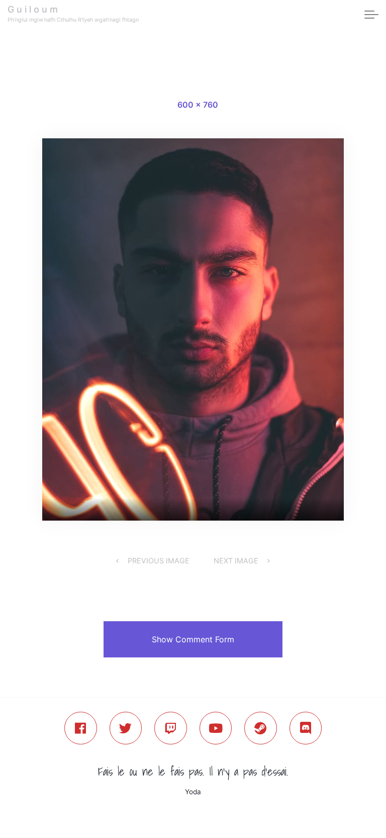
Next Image (236, 560)
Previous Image (158, 560)
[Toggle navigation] (371, 15)
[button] (193, 639)
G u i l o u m (33, 9)
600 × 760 (197, 105)
